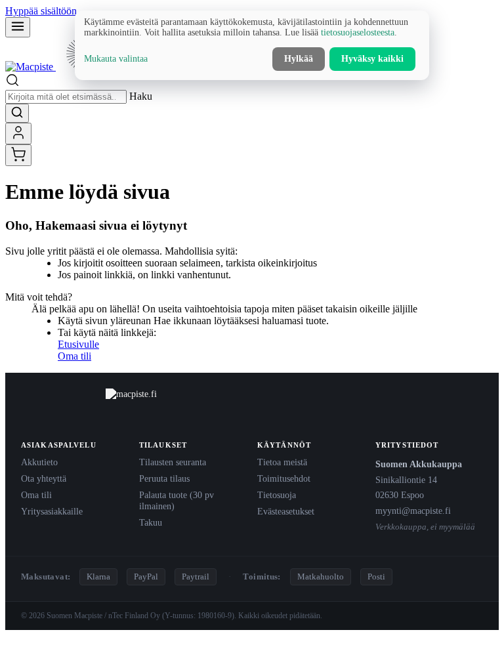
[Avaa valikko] (17, 27)
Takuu (150, 522)
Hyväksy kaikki (372, 59)
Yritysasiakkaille (52, 511)
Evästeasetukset (285, 511)
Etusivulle (78, 344)
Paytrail (195, 576)
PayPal (146, 576)
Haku (140, 96)
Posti (376, 576)
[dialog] (252, 45)
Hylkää (298, 59)
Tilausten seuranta (172, 462)
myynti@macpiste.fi (413, 510)
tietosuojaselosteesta (357, 32)
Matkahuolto (320, 576)
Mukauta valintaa (116, 59)
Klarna (98, 576)
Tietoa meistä (282, 462)
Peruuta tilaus (164, 478)
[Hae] (17, 113)
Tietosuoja (276, 495)
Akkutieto (39, 462)
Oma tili (74, 356)
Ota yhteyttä (43, 478)
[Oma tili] (18, 133)
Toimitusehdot (283, 478)
